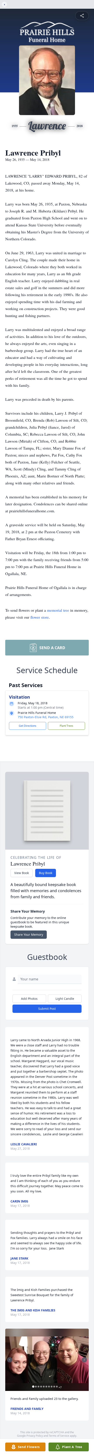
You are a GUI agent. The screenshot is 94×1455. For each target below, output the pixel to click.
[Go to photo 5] (44, 1386)
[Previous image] (9, 1359)
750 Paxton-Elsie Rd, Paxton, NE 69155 (45, 717)
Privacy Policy (34, 1436)
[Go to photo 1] (33, 1386)
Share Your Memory (28, 934)
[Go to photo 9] (54, 1386)
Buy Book (45, 873)
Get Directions (27, 726)
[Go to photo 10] (57, 1386)
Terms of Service (59, 1436)
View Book (21, 873)
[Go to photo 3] (38, 1386)
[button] (47, 1360)
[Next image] (84, 1359)
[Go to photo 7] (49, 1386)
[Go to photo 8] (51, 1386)
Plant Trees (66, 726)
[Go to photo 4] (41, 1386)
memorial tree (58, 610)
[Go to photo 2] (36, 1386)
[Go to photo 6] (46, 1386)
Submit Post (47, 1009)
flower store (39, 617)
